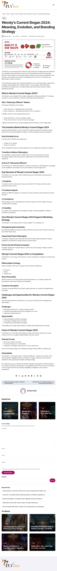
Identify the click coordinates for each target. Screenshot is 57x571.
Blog (4, 18)
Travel (6, 523)
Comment (4, 428)
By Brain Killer (7, 36)
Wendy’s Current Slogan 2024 (37, 36)
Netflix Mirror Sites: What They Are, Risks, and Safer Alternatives (20, 502)
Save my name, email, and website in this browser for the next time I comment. (21, 469)
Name (3, 448)
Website (3, 462)
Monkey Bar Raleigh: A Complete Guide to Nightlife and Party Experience (22, 498)
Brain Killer (33, 391)
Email (3, 455)
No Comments (24, 36)
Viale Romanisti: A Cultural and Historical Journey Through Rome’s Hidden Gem (24, 490)
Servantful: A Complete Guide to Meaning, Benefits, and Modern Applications (24, 494)
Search (4, 477)
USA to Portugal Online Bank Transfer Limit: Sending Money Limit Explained (23, 506)
